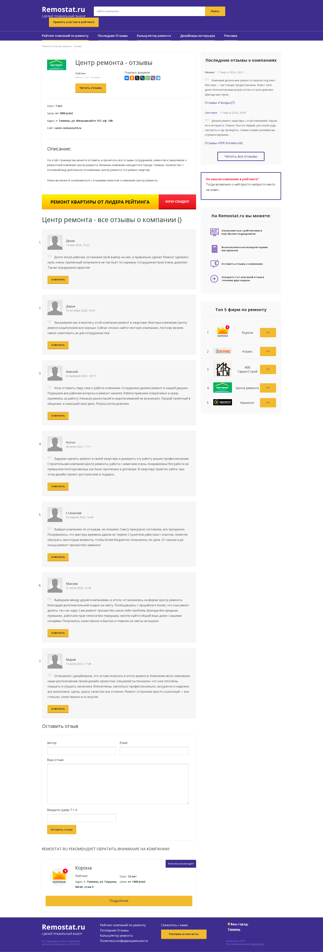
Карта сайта (257, 944)
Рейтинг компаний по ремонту (65, 36)
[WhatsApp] (147, 78)
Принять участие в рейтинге (73, 22)
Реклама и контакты (184, 934)
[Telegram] (158, 78)
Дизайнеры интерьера (197, 36)
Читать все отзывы (240, 156)
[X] (137, 78)
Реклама (230, 36)
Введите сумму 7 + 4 (62, 810)
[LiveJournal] (142, 78)
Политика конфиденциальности (124, 941)
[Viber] (153, 78)
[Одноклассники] (132, 78)
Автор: (52, 743)
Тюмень (234, 929)
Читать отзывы (91, 88)
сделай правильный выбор (64, 11)
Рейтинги (47, 46)
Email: (124, 743)
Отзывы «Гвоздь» (220, 103)
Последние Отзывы (113, 36)
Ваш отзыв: (55, 760)
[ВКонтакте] (126, 78)
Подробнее (119, 900)
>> (268, 332)
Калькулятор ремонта (154, 36)
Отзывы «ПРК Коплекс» (224, 143)
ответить (58, 279)
